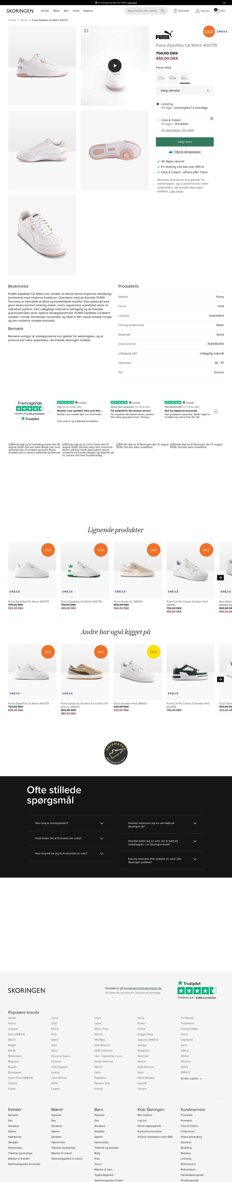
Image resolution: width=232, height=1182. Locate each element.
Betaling (186, 1153)
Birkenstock (15, 1056)
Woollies (186, 1061)
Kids (97, 1158)
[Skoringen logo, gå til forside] (20, 11)
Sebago (142, 1045)
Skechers (143, 1056)
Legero (55, 1088)
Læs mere (132, 2)
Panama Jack (102, 1083)
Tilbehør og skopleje (20, 1153)
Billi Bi (12, 1050)
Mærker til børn (103, 1169)
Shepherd (143, 1050)
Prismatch (186, 1120)
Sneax (76, 10)
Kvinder (45, 10)
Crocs (54, 1018)
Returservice (188, 1164)
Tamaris (142, 1088)
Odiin (97, 1072)
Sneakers (13, 1126)
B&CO (11, 1039)
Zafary (184, 1067)
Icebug (55, 1072)
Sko (10, 1120)
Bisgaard (13, 1061)
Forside (12, 20)
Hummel (56, 1061)
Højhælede (14, 1136)
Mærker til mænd (61, 1153)
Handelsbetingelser (192, 1175)
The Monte (187, 1018)
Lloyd (97, 1018)
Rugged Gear (145, 1034)
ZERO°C (185, 1072)
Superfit (142, 1083)
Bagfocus (88, 10)
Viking (184, 1050)
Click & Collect (189, 1126)
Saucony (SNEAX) (148, 1039)
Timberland (187, 1023)
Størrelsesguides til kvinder (24, 1164)
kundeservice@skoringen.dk (142, 988)
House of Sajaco (60, 1056)
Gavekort (186, 1142)
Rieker (141, 1023)
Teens (97, 1164)
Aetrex (12, 1023)
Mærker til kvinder (19, 1158)
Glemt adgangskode (149, 1126)
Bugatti (12, 1067)
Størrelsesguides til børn (108, 1180)
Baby (97, 1153)
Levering (186, 1158)
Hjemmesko (15, 1147)
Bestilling (186, 1147)
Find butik (187, 1115)
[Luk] (224, 2)
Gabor (54, 1039)
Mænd (56, 10)
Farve (159, 67)
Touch (184, 1034)
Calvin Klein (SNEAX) (20, 1077)
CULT (54, 1023)
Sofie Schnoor (146, 1067)
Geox (54, 1050)
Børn (66, 10)
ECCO (55, 1028)
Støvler (12, 1131)
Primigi (98, 1088)
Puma (141, 1018)
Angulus (13, 1028)
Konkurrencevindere (150, 1131)
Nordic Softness (103, 1061)
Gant (54, 1045)
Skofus (142, 1061)
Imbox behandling (191, 1136)
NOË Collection (103, 1050)
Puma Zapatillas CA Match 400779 (50, 20)
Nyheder (13, 1115)
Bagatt (12, 1045)
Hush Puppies (59, 1067)
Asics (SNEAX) (16, 1034)
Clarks (11, 1088)
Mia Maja (99, 1039)
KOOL (54, 1083)
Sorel (141, 1072)
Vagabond (187, 1039)
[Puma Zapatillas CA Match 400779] (161, 77)
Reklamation (188, 1169)
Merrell (98, 1034)
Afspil (115, 65)
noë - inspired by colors (108, 1056)
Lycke (97, 1023)
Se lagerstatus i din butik (177, 130)
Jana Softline (59, 1077)
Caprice (12, 1083)
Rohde (141, 1028)
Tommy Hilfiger (189, 1028)
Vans (183, 1045)
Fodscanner (188, 1131)
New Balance (102, 1045)
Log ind (142, 1120)
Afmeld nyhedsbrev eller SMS (155, 1136)
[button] (35, 475)
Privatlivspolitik (190, 1180)
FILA (54, 1034)
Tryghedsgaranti (103, 1175)
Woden (185, 1056)
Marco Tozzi (101, 1028)
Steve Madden (146, 1077)
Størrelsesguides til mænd (66, 1158)
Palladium (100, 1077)
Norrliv (98, 1067)
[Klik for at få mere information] (212, 118)
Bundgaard (14, 1072)
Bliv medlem (145, 1115)
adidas (12, 1018)
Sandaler (13, 1142)
